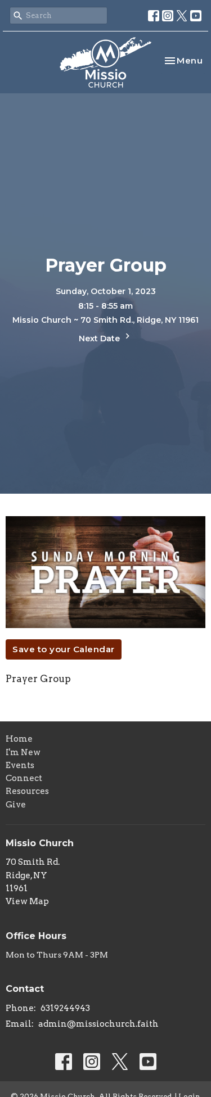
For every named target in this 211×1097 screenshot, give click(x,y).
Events (20, 765)
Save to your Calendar (63, 649)
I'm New (23, 752)
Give (16, 805)
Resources (27, 791)
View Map (27, 901)
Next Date (100, 338)
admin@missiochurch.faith (98, 1024)
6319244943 (65, 1008)
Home (19, 739)
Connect (24, 778)
